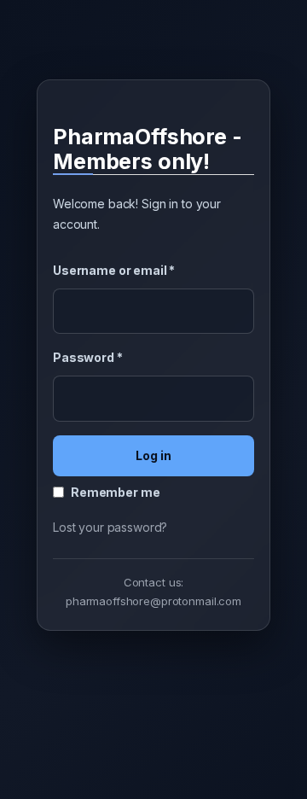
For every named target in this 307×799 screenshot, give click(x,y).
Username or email (114, 270)
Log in (153, 455)
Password (88, 357)
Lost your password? (110, 527)
